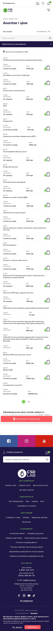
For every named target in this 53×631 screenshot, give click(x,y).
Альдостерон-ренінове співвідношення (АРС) (19, 136)
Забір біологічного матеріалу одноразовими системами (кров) (26, 308)
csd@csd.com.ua (29, 580)
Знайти (50, 38)
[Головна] (7, 10)
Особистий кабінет (37, 3)
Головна (5, 19)
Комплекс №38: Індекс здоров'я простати (18, 293)
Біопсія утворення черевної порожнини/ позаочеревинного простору (24, 229)
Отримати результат (9, 3)
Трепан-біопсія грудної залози (14, 213)
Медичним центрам (39, 517)
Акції (27, 501)
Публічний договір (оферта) (36, 538)
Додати (47, 67)
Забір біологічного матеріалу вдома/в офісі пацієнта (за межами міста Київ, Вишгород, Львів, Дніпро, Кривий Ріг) (24, 322)
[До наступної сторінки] (28, 402)
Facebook (9, 441)
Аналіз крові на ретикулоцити (14, 91)
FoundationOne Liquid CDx (12, 385)
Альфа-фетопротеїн (10, 167)
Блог (42, 501)
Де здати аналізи (26, 490)
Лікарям (26, 517)
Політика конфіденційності (26, 542)
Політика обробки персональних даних (26, 547)
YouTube (44, 441)
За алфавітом (42, 31)
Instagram (26, 441)
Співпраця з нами (13, 517)
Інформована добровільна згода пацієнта (26, 552)
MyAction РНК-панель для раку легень (17, 355)
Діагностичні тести (40, 485)
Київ (26, 52)
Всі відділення (26, 601)
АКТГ (5, 106)
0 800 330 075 (26, 570)
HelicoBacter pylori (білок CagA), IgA (16, 75)
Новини (35, 501)
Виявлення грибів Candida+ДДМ (15, 197)
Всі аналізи (7, 32)
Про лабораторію (16, 501)
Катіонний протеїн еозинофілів (14, 182)
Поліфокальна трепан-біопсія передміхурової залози (22, 60)
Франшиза (26, 522)
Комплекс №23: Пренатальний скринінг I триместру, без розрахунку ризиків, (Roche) (23, 277)
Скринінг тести (24, 485)
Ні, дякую (17, 627)
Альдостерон (8, 121)
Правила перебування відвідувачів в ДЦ (26, 556)
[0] (48, 3)
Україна (34, 613)
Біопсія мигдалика (9, 245)
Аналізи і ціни (10, 485)
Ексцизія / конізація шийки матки (15, 260)
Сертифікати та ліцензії (26, 506)
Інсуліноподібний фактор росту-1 (15, 152)
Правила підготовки (14, 538)
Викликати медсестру (28, 419)
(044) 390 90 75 (26, 576)
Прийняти (32, 627)
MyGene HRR (7, 370)
